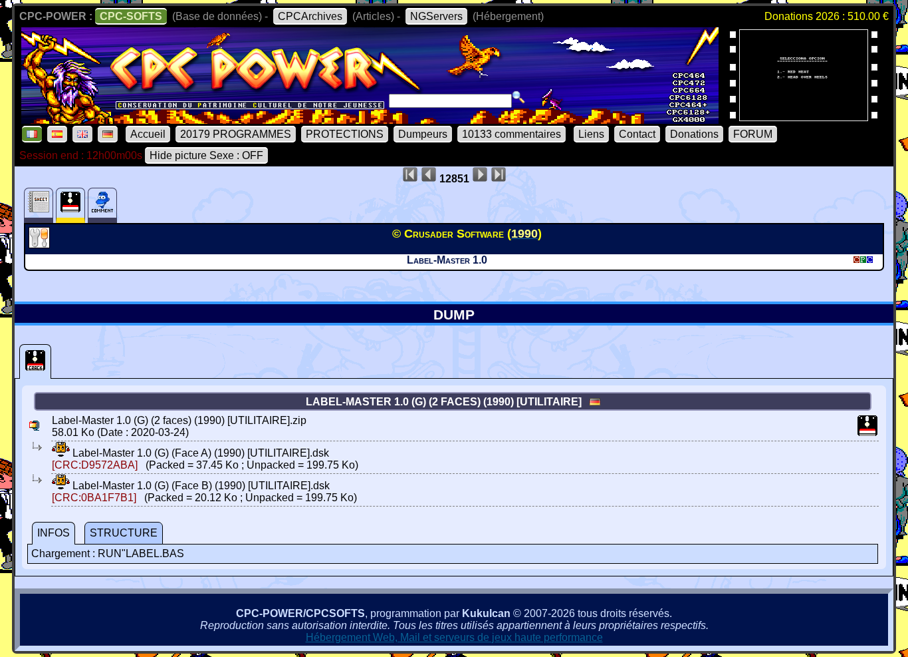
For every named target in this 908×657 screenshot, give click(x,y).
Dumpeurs (422, 134)
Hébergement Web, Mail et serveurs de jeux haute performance (454, 637)
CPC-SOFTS (131, 16)
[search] (518, 97)
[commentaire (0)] (102, 205)
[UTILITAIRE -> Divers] (41, 244)
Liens (591, 134)
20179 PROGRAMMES (235, 134)
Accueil (148, 134)
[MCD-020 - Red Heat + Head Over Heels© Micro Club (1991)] (803, 116)
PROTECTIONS (345, 134)
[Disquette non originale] (35, 361)
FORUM (752, 134)
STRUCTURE (124, 533)
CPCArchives (310, 16)
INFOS (53, 533)
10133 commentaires (511, 134)
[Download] (61, 453)
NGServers (436, 16)
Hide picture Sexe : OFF (206, 155)
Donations (694, 134)
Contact (637, 134)
